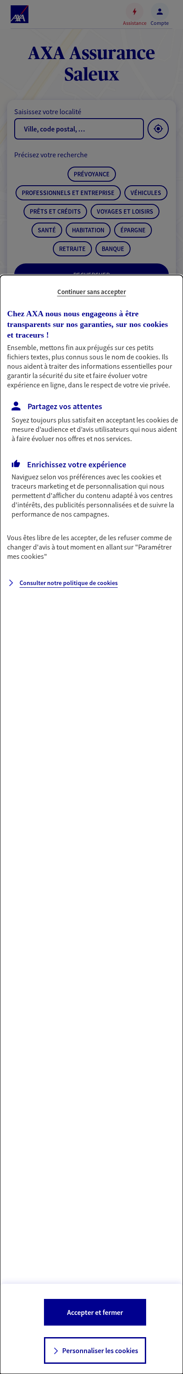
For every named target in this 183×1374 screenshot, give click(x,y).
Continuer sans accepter (91, 291)
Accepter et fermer (95, 1312)
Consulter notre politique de (69, 583)
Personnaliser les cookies (100, 1350)
